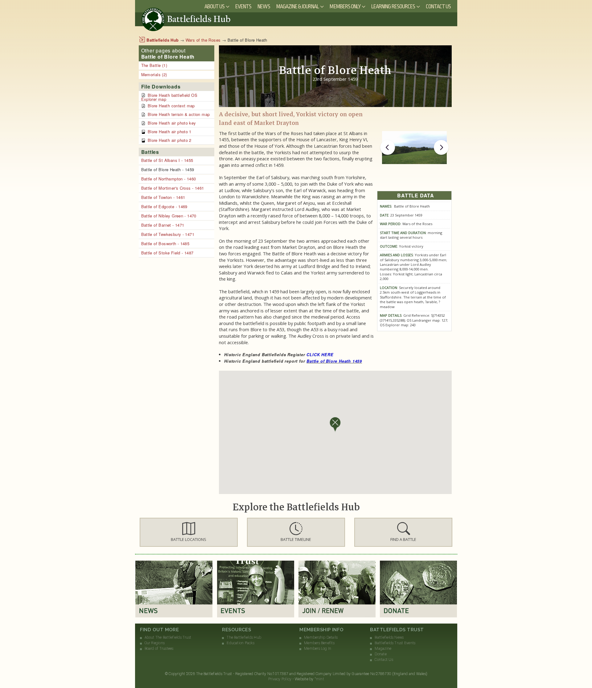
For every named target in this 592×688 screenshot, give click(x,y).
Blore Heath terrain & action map (179, 114)
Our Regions (155, 643)
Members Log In (317, 648)
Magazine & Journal (297, 6)
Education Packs (240, 643)
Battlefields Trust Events (395, 643)
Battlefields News (389, 637)
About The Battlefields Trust (168, 637)
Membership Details (321, 637)
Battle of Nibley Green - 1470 (168, 216)
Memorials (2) (154, 74)
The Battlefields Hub (244, 637)
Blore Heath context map (171, 106)
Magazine (383, 648)
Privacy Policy (279, 679)
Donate (380, 654)
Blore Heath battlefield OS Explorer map (169, 97)
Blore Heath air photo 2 (169, 140)
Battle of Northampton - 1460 (168, 179)
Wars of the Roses (203, 40)
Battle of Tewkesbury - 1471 (168, 234)
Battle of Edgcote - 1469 (164, 206)
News (263, 6)
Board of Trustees (159, 648)
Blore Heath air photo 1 (169, 131)
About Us (214, 6)
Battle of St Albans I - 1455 (167, 160)
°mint (319, 679)
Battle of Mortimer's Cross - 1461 (172, 188)
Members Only (345, 6)
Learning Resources (393, 6)
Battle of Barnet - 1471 (162, 225)
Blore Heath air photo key (172, 123)
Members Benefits (319, 643)
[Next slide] (441, 147)
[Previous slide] (387, 147)
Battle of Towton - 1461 (163, 197)
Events (243, 6)
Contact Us (438, 6)
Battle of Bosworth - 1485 (165, 243)
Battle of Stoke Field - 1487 (167, 253)
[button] (189, 532)
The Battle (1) (154, 65)
